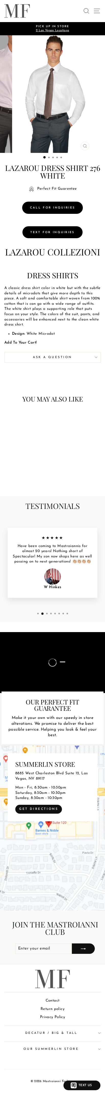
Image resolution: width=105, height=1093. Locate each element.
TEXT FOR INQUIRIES (52, 232)
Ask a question (52, 357)
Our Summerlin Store (51, 1049)
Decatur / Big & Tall (51, 1033)
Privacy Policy (52, 1017)
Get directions (38, 809)
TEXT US (85, 1085)
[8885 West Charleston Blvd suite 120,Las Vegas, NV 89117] (52, 828)
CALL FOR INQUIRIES (52, 207)
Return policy (52, 1009)
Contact (53, 1001)
